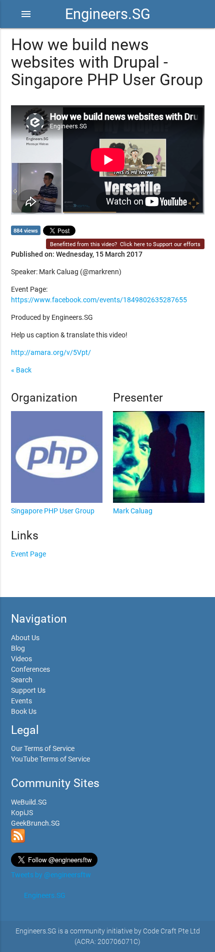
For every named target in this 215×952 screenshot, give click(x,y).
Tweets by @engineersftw (51, 875)
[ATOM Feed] (18, 840)
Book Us (23, 711)
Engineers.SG (107, 14)
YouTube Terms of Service (50, 759)
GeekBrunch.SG (35, 823)
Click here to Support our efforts (160, 244)
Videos (21, 659)
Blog (18, 648)
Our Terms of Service (42, 748)
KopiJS (22, 813)
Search (21, 680)
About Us (25, 638)
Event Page (28, 554)
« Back (21, 370)
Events (21, 701)
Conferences (30, 669)
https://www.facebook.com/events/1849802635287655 (99, 300)
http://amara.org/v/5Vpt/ (51, 352)
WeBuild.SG (29, 802)
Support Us (28, 690)
